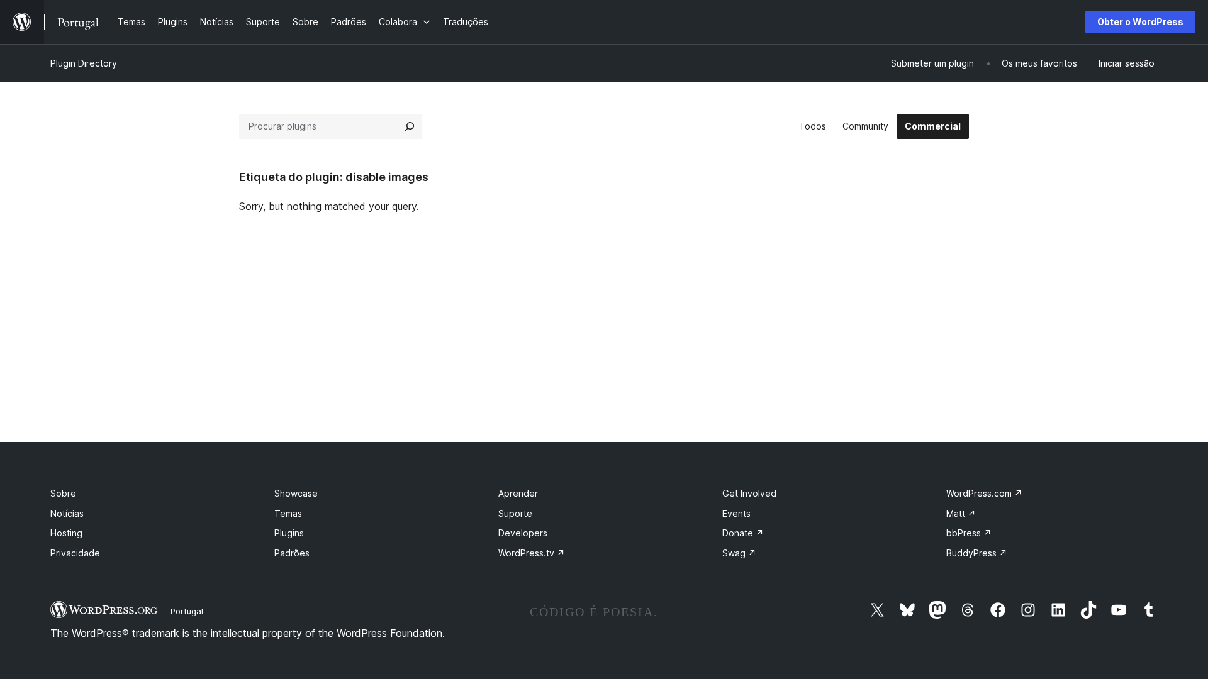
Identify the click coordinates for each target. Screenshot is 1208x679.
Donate (743, 532)
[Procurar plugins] (409, 126)
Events (736, 513)
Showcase (296, 493)
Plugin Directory (83, 63)
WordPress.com (984, 493)
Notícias (67, 513)
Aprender (518, 493)
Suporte (515, 513)
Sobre (63, 493)
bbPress (969, 532)
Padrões (292, 553)
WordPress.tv (531, 553)
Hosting (66, 532)
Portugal (187, 611)
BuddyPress (976, 553)
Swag (739, 553)
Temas (288, 513)
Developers (522, 532)
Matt (961, 513)
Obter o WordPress (1140, 21)
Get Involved (749, 493)
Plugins (289, 532)
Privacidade (75, 553)
